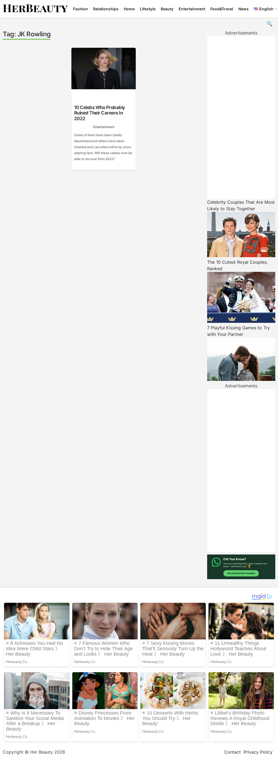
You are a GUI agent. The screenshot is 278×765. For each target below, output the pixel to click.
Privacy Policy (258, 752)
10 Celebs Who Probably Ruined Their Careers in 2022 (99, 113)
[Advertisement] (241, 117)
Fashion (80, 9)
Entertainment (192, 9)
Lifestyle (148, 9)
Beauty (167, 9)
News (243, 9)
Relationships (106, 9)
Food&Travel (221, 9)
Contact (232, 752)
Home (129, 9)
